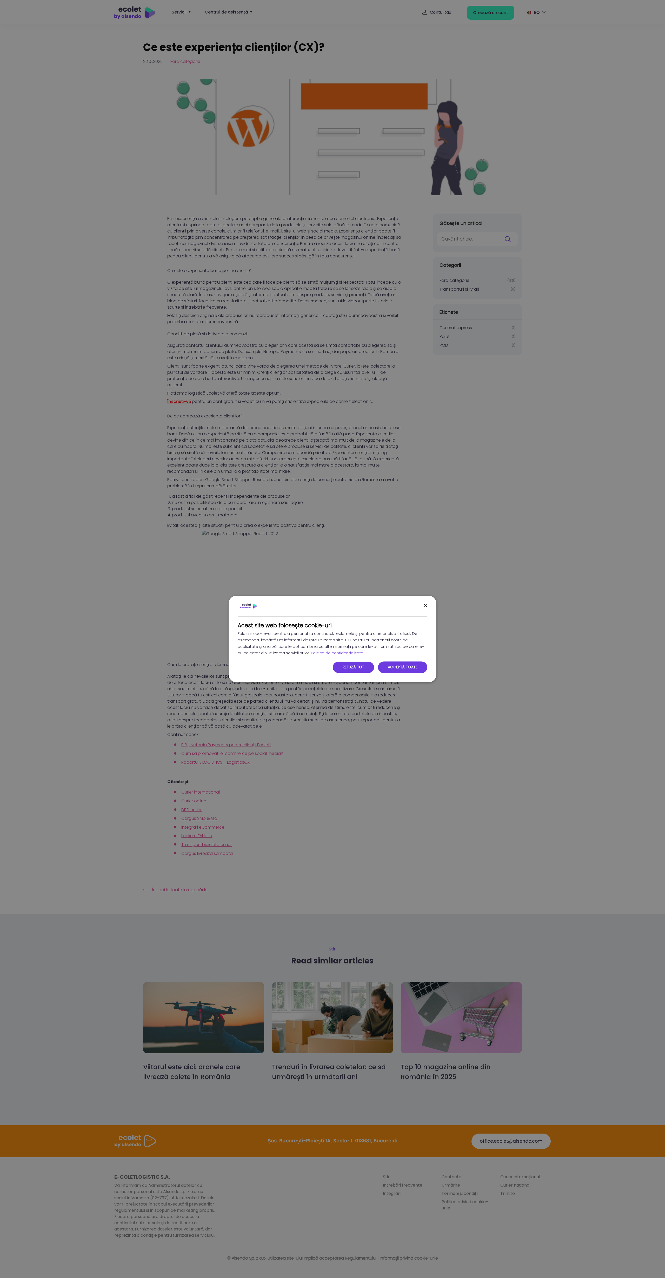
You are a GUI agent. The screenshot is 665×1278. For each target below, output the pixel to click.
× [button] (425, 606)
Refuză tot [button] (353, 667)
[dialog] (332, 639)
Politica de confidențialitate (337, 653)
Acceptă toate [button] (402, 667)
